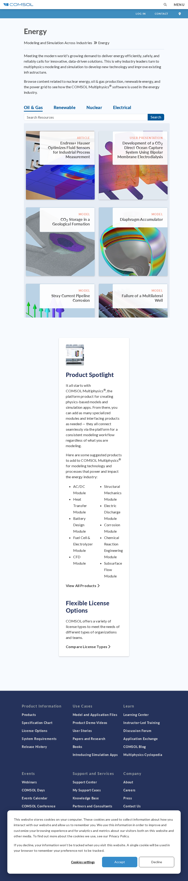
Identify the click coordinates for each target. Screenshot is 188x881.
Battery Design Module (79, 524)
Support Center (85, 782)
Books (78, 746)
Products (29, 714)
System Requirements (39, 738)
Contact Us (132, 806)
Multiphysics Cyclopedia (142, 754)
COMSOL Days (33, 790)
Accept (119, 862)
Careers (129, 790)
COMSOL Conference (39, 806)
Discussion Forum (137, 730)
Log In (141, 13)
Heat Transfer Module (80, 505)
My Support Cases (87, 790)
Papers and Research (89, 738)
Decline (156, 862)
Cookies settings (83, 862)
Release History (34, 746)
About (128, 782)
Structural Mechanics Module (113, 492)
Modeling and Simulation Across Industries (58, 42)
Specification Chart (37, 722)
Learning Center (136, 714)
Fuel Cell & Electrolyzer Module (83, 544)
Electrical (122, 107)
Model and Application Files (95, 714)
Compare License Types (87, 646)
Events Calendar (34, 798)
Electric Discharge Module (112, 512)
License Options (34, 730)
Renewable (64, 107)
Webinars (29, 782)
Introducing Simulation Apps (95, 754)
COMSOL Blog (134, 746)
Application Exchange (140, 738)
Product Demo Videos (90, 722)
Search (156, 117)
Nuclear (94, 107)
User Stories (82, 730)
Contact (161, 13)
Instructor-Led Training (141, 722)
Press (127, 798)
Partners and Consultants (92, 806)
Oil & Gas (33, 107)
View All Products (81, 585)
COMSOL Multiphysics (86, 391)
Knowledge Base (86, 798)
